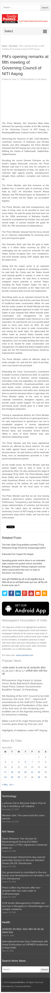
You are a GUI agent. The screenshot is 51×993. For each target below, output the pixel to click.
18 (12, 772)
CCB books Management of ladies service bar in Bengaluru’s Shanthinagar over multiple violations (25, 906)
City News (13, 46)
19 (19, 772)
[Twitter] (5, 593)
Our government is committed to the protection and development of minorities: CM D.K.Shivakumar (25, 875)
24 (5, 777)
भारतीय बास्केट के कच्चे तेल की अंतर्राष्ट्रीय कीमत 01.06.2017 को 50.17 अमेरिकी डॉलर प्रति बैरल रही (24, 670)
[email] (38, 593)
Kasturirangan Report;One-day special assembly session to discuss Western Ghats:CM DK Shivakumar (23, 860)
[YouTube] (31, 593)
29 (39, 777)
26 (19, 777)
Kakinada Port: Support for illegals (18, 554)
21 (32, 772)
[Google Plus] (24, 593)
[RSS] (44, 593)
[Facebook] (11, 593)
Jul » (11, 785)
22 (39, 772)
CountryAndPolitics (17, 982)
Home (4, 46)
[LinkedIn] (18, 593)
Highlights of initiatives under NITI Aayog (24, 730)
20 (25, 772)
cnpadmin (29, 79)
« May (5, 785)
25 (12, 777)
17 (5, 772)
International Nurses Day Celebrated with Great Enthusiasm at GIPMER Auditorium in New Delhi (25, 944)
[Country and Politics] (25, 18)
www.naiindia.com (24, 655)
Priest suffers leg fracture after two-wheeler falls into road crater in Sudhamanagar (21, 890)
